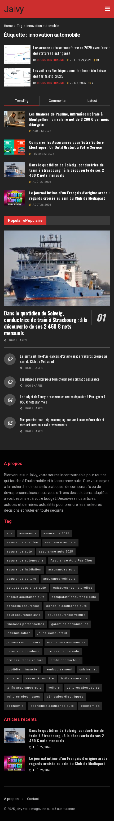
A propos (11, 799)
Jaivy (14, 8)
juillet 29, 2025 (80, 60)
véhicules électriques (65, 696)
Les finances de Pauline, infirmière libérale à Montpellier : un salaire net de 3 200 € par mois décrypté (69, 119)
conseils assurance (23, 606)
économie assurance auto (52, 706)
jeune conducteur (52, 633)
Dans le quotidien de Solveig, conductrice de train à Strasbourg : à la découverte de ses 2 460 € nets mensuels (66, 170)
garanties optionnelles (70, 624)
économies (90, 706)
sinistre (13, 678)
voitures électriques (23, 696)
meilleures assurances (66, 642)
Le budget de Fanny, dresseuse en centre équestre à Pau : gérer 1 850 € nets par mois (62, 399)
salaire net (88, 669)
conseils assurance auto (66, 606)
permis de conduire (23, 651)
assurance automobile (25, 560)
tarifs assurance (74, 678)
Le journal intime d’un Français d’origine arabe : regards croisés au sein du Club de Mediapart (69, 195)
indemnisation (18, 633)
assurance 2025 (56, 533)
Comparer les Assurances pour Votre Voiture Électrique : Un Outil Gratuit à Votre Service (66, 144)
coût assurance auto (24, 615)
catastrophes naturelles (72, 587)
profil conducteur (65, 660)
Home (8, 26)
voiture (54, 687)
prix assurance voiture (25, 660)
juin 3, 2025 (77, 82)
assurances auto (62, 569)
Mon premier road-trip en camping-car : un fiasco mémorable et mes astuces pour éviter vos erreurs (62, 422)
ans (9, 533)
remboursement (59, 669)
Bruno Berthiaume (50, 60)
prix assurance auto (63, 651)
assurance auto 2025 (56, 551)
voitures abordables (83, 687)
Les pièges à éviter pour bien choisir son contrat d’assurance (59, 379)
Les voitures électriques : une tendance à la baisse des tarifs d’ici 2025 (69, 73)
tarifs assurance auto (24, 687)
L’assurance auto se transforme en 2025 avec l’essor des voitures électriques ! (71, 50)
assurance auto (19, 551)
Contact (33, 799)
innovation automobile (43, 26)
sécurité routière (40, 678)
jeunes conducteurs (23, 642)
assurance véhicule (59, 578)
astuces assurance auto (26, 587)
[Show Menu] (107, 9)
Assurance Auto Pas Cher (72, 560)
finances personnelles (25, 624)
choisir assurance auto (26, 597)
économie (15, 706)
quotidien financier (23, 669)
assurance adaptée (22, 542)
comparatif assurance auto (74, 597)
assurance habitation (24, 569)
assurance (28, 533)
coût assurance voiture (66, 615)
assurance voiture (21, 578)
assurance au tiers (60, 542)
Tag (19, 26)
